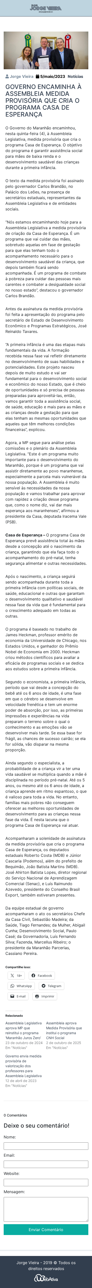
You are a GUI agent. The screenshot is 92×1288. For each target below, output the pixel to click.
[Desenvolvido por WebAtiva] (46, 1277)
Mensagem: (14, 1191)
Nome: (10, 1136)
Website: (11, 1173)
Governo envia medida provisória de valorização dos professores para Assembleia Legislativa (23, 1066)
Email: (9, 1155)
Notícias (75, 76)
